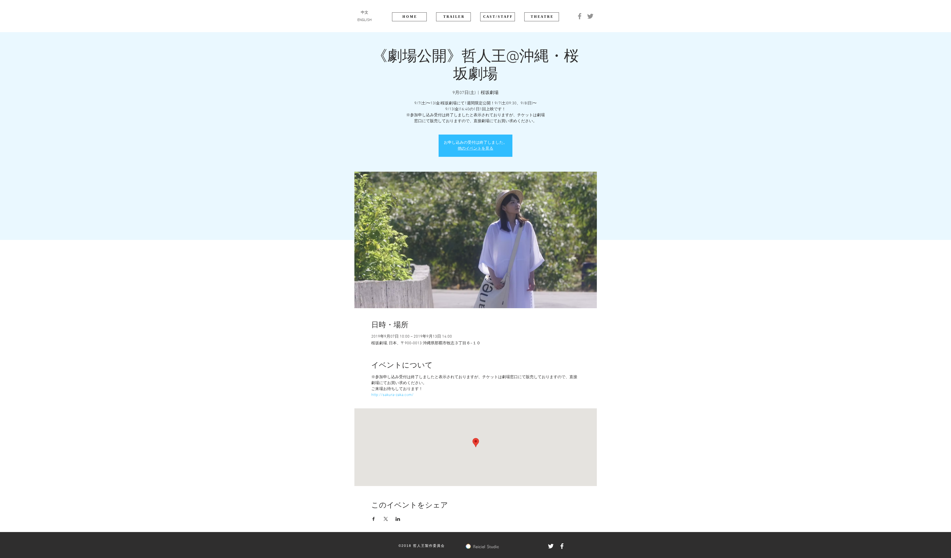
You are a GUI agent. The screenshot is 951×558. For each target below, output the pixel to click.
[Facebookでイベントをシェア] (373, 519)
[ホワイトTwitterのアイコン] (551, 546)
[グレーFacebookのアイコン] (580, 16)
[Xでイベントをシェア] (385, 519)
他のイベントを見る (475, 148)
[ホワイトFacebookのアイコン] (562, 546)
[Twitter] (590, 16)
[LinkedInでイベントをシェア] (398, 519)
